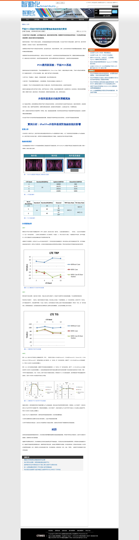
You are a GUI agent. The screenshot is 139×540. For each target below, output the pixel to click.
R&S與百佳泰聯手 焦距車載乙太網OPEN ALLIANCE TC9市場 (42, 469)
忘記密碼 (108, 15)
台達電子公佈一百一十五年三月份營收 (101, 55)
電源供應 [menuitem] (81, 19)
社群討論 (109, 2)
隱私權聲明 (80, 530)
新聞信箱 (57, 530)
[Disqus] (52, 498)
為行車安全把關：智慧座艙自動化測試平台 (36, 462)
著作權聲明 (72, 530)
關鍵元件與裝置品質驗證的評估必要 (34, 460)
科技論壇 (94, 2)
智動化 (24, 24)
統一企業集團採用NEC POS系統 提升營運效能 (38, 467)
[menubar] (55, 19)
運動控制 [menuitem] (45, 19)
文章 (28, 24)
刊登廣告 (50, 530)
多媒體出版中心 (102, 2)
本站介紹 (87, 530)
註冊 (104, 15)
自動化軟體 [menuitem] (63, 19)
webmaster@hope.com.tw (80, 537)
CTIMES (89, 2)
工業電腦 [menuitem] (36, 19)
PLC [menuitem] (27, 19)
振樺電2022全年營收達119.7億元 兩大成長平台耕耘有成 (40, 464)
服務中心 (115, 2)
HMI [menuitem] (72, 19)
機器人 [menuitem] (54, 19)
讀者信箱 (64, 530)
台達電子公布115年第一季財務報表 (100, 53)
